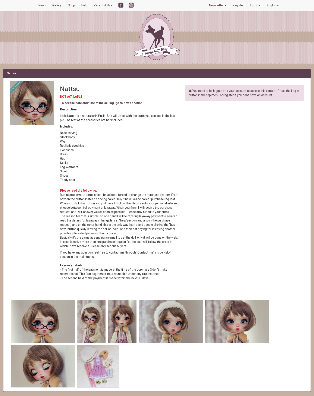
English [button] (272, 5)
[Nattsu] (43, 321)
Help (84, 5)
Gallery (57, 5)
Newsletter (216, 5)
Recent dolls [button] (102, 5)
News (42, 5)
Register (238, 5)
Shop (71, 5)
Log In (254, 5)
